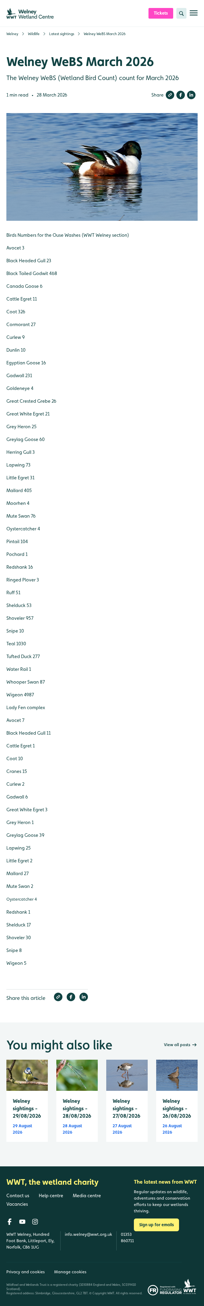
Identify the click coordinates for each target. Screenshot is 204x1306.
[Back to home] (190, 1278)
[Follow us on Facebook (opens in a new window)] (9, 1221)
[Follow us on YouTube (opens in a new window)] (22, 1221)
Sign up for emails (156, 1224)
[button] (170, 95)
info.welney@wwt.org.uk (88, 1234)
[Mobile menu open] (194, 15)
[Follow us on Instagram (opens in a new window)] (35, 1221)
